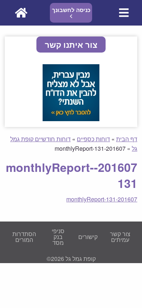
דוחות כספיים (93, 139)
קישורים (88, 236)
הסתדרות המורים (24, 237)
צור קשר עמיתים (120, 237)
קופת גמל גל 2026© (71, 258)
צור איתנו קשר (71, 44)
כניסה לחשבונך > (71, 12)
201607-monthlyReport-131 (101, 199)
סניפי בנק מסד (58, 237)
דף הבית (126, 139)
